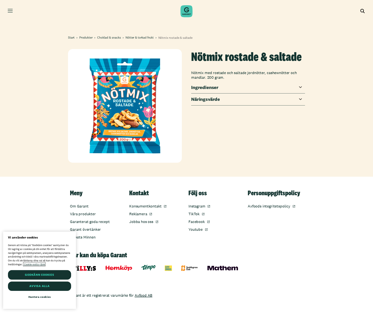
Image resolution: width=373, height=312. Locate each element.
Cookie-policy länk (34, 264)
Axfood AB (143, 295)
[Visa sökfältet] (362, 11)
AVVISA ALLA (39, 286)
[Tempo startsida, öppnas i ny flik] (148, 267)
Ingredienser (204, 87)
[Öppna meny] (11, 11)
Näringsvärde (205, 99)
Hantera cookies (39, 297)
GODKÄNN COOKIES (39, 275)
